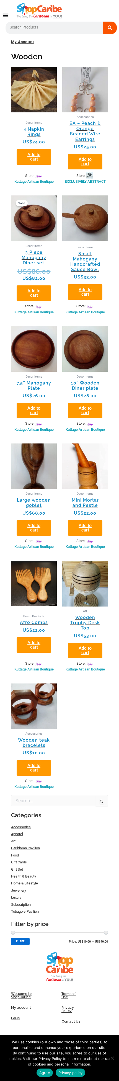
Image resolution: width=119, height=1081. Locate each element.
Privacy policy (70, 1072)
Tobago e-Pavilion (25, 911)
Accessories (21, 827)
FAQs (15, 1018)
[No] (112, 1058)
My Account (22, 42)
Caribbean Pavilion (25, 848)
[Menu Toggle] (5, 15)
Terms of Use (68, 995)
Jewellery (18, 890)
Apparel (17, 834)
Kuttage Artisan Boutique (34, 181)
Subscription (21, 904)
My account (21, 1008)
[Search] (110, 28)
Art (13, 841)
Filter (20, 941)
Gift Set (17, 869)
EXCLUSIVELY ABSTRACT (85, 181)
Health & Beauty (23, 876)
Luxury (16, 897)
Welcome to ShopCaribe (21, 995)
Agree (44, 1072)
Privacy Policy (67, 1009)
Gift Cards (19, 862)
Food (15, 855)
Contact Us (71, 1021)
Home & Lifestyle (24, 883)
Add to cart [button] (33, 157)
